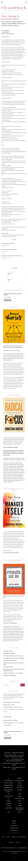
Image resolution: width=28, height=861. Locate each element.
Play (8, 798)
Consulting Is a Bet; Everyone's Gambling (13, 658)
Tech (8, 812)
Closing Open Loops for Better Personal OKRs (13, 663)
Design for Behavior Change (10, 707)
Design (19, 782)
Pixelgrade (15, 853)
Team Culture (8, 808)
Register (14, 821)
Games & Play (14, 836)
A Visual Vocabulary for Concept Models (13, 673)
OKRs (19, 793)
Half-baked (19, 787)
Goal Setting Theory (8, 787)
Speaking (8, 803)
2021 (6, 711)
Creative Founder (7, 722)
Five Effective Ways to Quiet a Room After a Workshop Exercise (13, 669)
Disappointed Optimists (9, 653)
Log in (14, 823)
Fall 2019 (21, 709)
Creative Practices (8, 782)
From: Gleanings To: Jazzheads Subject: (9, 249)
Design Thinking (8, 785)
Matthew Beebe (7, 763)
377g (13, 704)
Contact (8, 836)
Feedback (19, 785)
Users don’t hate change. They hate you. (13, 655)
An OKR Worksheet (8, 666)
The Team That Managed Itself (11, 552)
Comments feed (14, 828)
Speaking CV (11, 842)
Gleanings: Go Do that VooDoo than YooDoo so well (12, 255)
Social (19, 801)
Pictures (20, 796)
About (3, 836)
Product (8, 801)
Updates (17, 842)
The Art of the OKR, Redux (10, 660)
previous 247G (6, 704)
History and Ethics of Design (10, 720)
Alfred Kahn (7, 752)
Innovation (19, 790)
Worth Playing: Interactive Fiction (9, 847)
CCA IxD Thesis (7, 725)
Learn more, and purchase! (10, 623)
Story (19, 803)
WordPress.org (14, 830)
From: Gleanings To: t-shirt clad (8, 243)
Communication (8, 780)
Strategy (8, 805)
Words (19, 812)
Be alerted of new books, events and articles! (13, 294)
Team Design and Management (19, 808)
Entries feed (14, 825)
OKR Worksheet (22, 836)
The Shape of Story (8, 651)
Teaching (19, 805)
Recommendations (22, 847)
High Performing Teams (8, 790)
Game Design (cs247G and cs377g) (11, 702)
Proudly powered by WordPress (15, 851)
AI (8, 778)
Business (19, 778)
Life (11, 13)
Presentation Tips (19, 798)
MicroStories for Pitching (9, 675)
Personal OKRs (8, 796)
